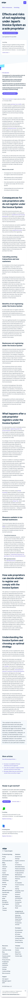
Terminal (4, 908)
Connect (4, 870)
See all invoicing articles (8, 759)
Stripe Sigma (5, 904)
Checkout (4, 866)
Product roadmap (19, 948)
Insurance (17, 894)
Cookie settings (6, 971)
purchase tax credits (16, 104)
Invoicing (16, 7)
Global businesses (19, 870)
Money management (20, 876)
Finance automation (20, 868)
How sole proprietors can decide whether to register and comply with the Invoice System (14, 84)
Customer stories (6, 950)
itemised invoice (12, 128)
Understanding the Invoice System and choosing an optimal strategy (12, 88)
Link (3, 888)
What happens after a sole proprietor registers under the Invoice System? (12, 80)
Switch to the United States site (10, 994)
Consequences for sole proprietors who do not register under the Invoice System (13, 76)
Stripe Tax (15, 501)
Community (5, 954)
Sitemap (4, 969)
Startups (17, 858)
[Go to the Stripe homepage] (4, 849)
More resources (7, 7)
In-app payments (19, 872)
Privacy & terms (6, 959)
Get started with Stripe (9, 33)
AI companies (18, 882)
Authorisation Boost (7, 860)
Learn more (5, 52)
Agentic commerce (20, 860)
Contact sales (15, 801)
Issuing (4, 886)
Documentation (19, 930)
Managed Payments (7, 890)
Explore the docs (6, 836)
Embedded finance (20, 866)
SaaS (16, 880)
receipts (6, 666)
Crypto (4, 872)
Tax (3, 906)
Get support (5, 979)
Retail (16, 908)
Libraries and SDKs (19, 938)
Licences (4, 967)
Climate (4, 868)
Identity (4, 882)
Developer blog (19, 942)
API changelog (18, 936)
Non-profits (18, 900)
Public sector (18, 906)
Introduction (5, 72)
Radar (3, 898)
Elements (4, 876)
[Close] (25, 991)
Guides (4, 948)
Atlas (3, 858)
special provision (10, 560)
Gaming (17, 888)
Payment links (5, 892)
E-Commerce (18, 864)
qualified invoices (17, 230)
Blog (3, 952)
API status (17, 934)
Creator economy (19, 884)
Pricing (4, 856)
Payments (4, 894)
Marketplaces (18, 874)
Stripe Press (18, 954)
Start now (6, 801)
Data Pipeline (5, 874)
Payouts (4, 896)
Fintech (17, 886)
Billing (3, 862)
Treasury (4, 910)
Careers (17, 950)
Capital (4, 864)
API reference (18, 932)
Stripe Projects (19, 940)
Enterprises (18, 856)
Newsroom (18, 952)
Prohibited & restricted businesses (5, 963)
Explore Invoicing (6, 818)
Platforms (17, 878)
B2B (4, 526)
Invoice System (9, 99)
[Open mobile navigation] (24, 2)
